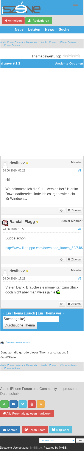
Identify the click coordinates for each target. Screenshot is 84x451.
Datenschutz (9, 393)
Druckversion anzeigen (18, 342)
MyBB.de (36, 447)
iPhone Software (68, 42)
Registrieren (40, 20)
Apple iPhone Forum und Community (18, 42)
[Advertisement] (42, 112)
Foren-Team (36, 429)
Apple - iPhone (48, 42)
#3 (79, 278)
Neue (19, 29)
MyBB (63, 447)
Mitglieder (62, 429)
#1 (79, 170)
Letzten (34, 29)
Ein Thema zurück (20, 313)
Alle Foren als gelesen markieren (28, 413)
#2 (79, 229)
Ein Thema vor (49, 313)
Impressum (68, 389)
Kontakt (11, 429)
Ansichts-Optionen (69, 63)
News (49, 29)
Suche (64, 29)
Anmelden (14, 20)
